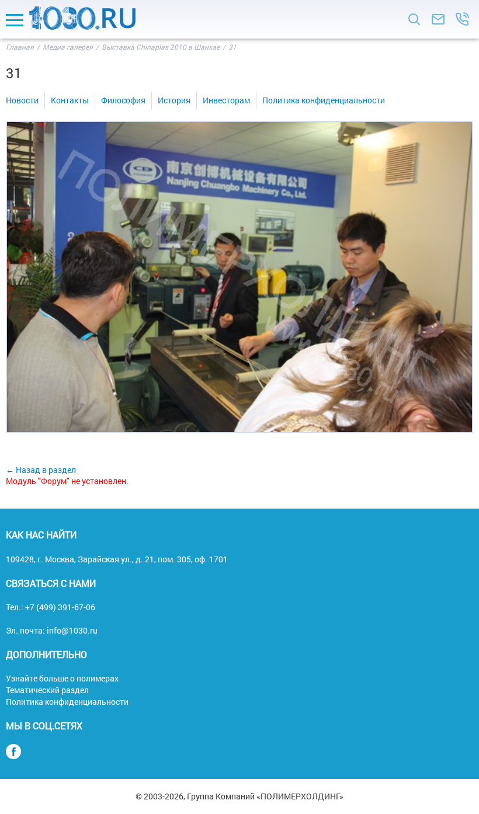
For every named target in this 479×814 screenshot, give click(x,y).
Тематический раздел (47, 689)
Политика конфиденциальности (323, 100)
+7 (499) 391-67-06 (60, 607)
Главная (20, 46)
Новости (22, 100)
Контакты (70, 100)
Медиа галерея (68, 46)
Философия (123, 100)
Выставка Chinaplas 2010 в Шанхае (161, 46)
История (174, 100)
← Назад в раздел (41, 469)
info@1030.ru (72, 630)
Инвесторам (226, 100)
